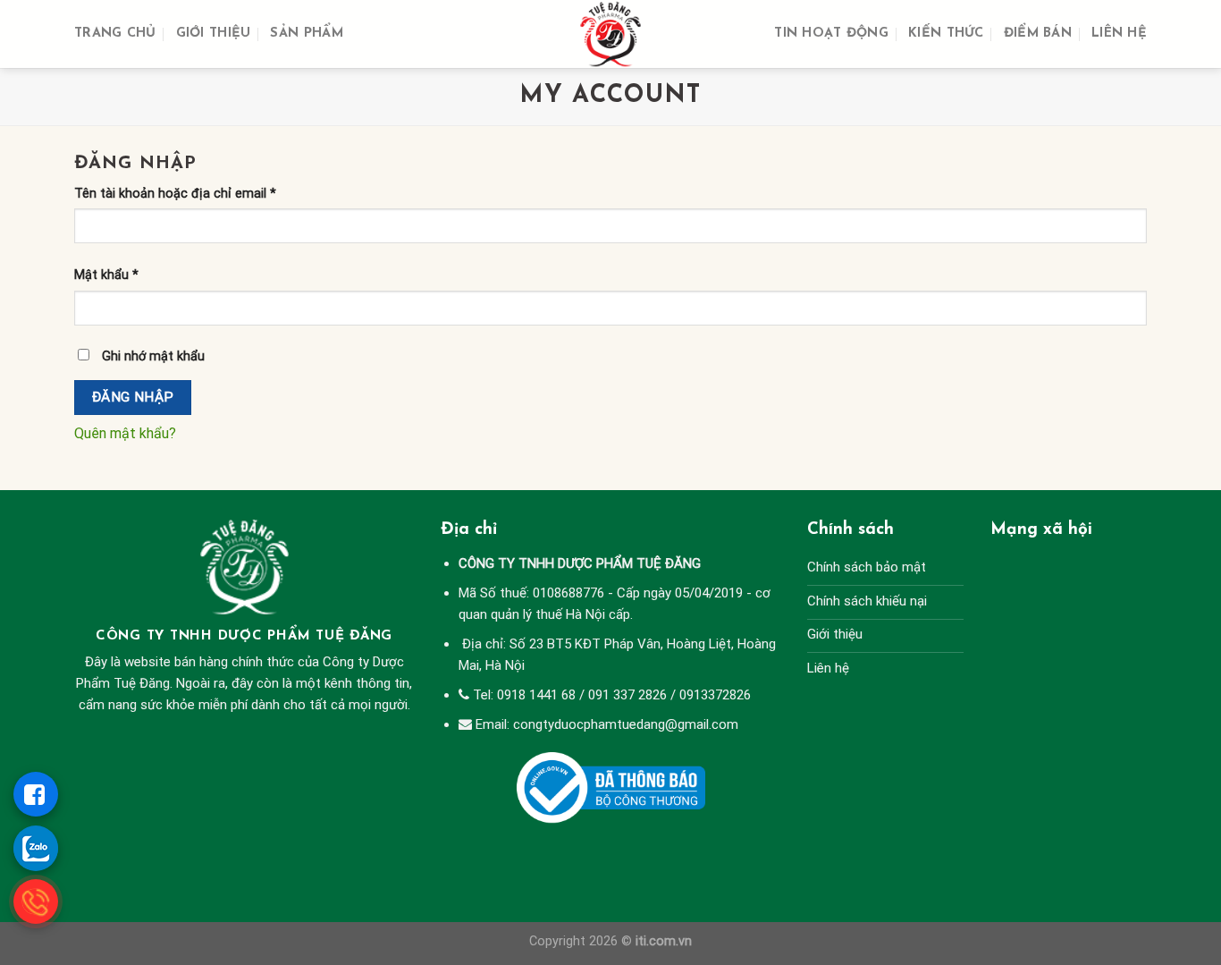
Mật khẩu (106, 275)
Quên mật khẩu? (125, 433)
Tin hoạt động (831, 33)
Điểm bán (1038, 33)
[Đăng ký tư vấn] (35, 794)
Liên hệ (1119, 33)
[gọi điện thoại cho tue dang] (35, 901)
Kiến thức (946, 33)
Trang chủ (115, 33)
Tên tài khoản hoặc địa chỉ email (175, 193)
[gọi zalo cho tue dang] (35, 847)
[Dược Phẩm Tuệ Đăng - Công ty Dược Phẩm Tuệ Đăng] (610, 34)
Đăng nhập (133, 397)
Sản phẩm (306, 33)
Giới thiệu (213, 33)
